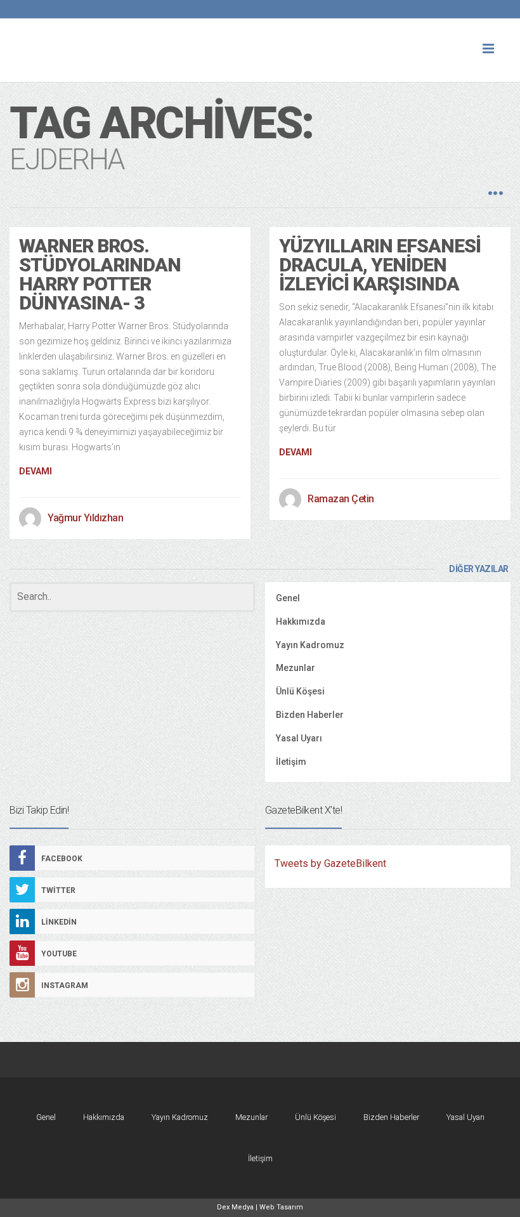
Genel (288, 598)
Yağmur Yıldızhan (85, 518)
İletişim (291, 762)
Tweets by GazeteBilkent (330, 863)
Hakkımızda (300, 621)
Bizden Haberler (310, 715)
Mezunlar (295, 668)
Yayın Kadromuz (310, 645)
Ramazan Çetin (341, 499)
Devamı (35, 471)
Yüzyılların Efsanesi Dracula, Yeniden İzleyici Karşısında (380, 265)
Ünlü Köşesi (300, 691)
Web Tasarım (281, 1207)
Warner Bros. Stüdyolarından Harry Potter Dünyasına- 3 (100, 274)
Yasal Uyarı (299, 738)
